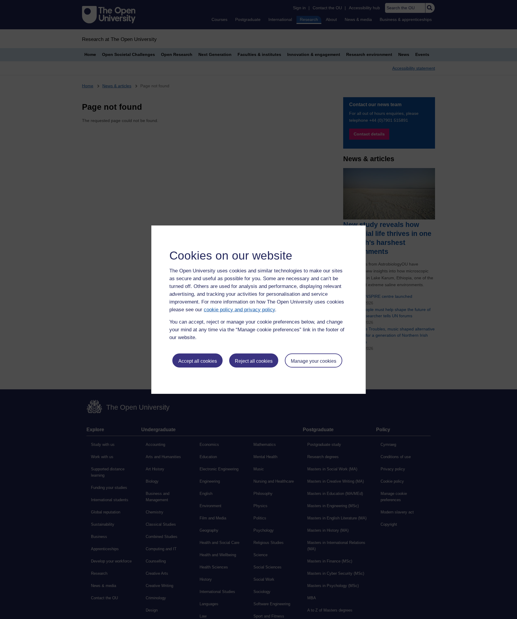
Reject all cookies (254, 361)
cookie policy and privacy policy (239, 309)
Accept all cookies (197, 361)
